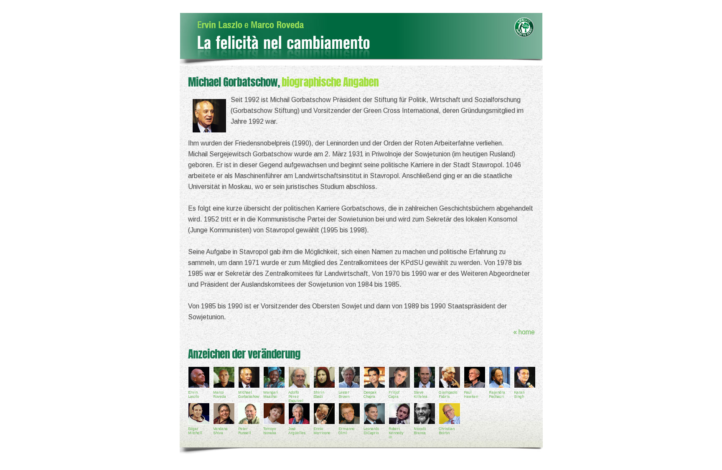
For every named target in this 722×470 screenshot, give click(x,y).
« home (524, 331)
